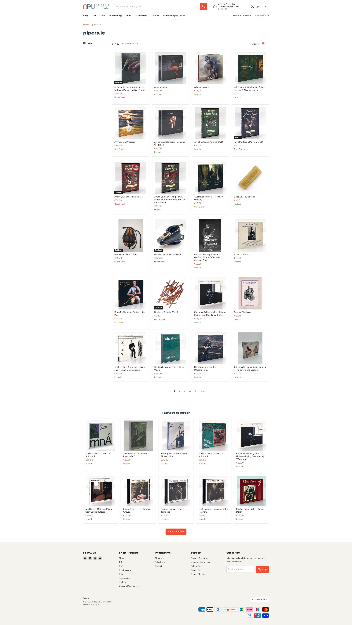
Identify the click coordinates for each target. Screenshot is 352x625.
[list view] (267, 44)
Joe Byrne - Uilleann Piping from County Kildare (99, 510)
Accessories (141, 15)
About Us (159, 558)
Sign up (262, 569)
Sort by (115, 44)
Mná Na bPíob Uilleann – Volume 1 (211, 455)
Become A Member (199, 558)
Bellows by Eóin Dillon (125, 254)
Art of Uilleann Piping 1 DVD (208, 141)
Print (128, 15)
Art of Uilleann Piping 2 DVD (248, 141)
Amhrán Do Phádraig (124, 141)
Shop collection (176, 531)
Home (86, 24)
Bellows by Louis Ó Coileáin (168, 254)
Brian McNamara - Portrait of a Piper (129, 314)
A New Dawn (160, 87)
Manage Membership (200, 562)
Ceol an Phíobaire (242, 312)
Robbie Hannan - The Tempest (171, 510)
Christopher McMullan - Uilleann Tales (206, 368)
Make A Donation (242, 15)
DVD (102, 15)
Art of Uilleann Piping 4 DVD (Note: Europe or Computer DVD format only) (170, 199)
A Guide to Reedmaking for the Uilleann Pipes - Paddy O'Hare (129, 89)
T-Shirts (155, 15)
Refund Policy (197, 566)
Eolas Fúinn (160, 562)
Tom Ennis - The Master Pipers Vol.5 (135, 455)
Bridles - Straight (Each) (166, 312)
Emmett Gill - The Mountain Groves (137, 510)
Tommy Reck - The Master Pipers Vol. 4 (174, 455)
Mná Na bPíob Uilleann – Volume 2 (98, 455)
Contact (158, 566)
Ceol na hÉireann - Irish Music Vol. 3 (169, 368)
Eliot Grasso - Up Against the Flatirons (213, 510)
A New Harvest (201, 87)
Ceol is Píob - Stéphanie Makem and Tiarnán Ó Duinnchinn (130, 368)
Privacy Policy (197, 570)
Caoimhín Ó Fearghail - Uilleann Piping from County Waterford (210, 314)
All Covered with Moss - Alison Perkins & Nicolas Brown (249, 89)
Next (202, 390)
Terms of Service (198, 574)
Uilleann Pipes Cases (174, 15)
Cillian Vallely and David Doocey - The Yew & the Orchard (250, 368)
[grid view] (263, 44)
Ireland (258, 599)
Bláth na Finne (241, 254)
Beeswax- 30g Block (244, 196)
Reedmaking (115, 15)
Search (86, 598)
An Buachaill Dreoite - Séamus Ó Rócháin (169, 143)
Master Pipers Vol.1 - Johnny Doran (250, 510)
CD (94, 15)
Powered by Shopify (91, 604)
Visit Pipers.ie (262, 15)
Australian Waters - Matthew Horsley (208, 198)
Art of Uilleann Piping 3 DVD (128, 196)
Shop (85, 15)
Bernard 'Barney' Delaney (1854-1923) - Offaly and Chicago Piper (207, 257)
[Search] (203, 6)
